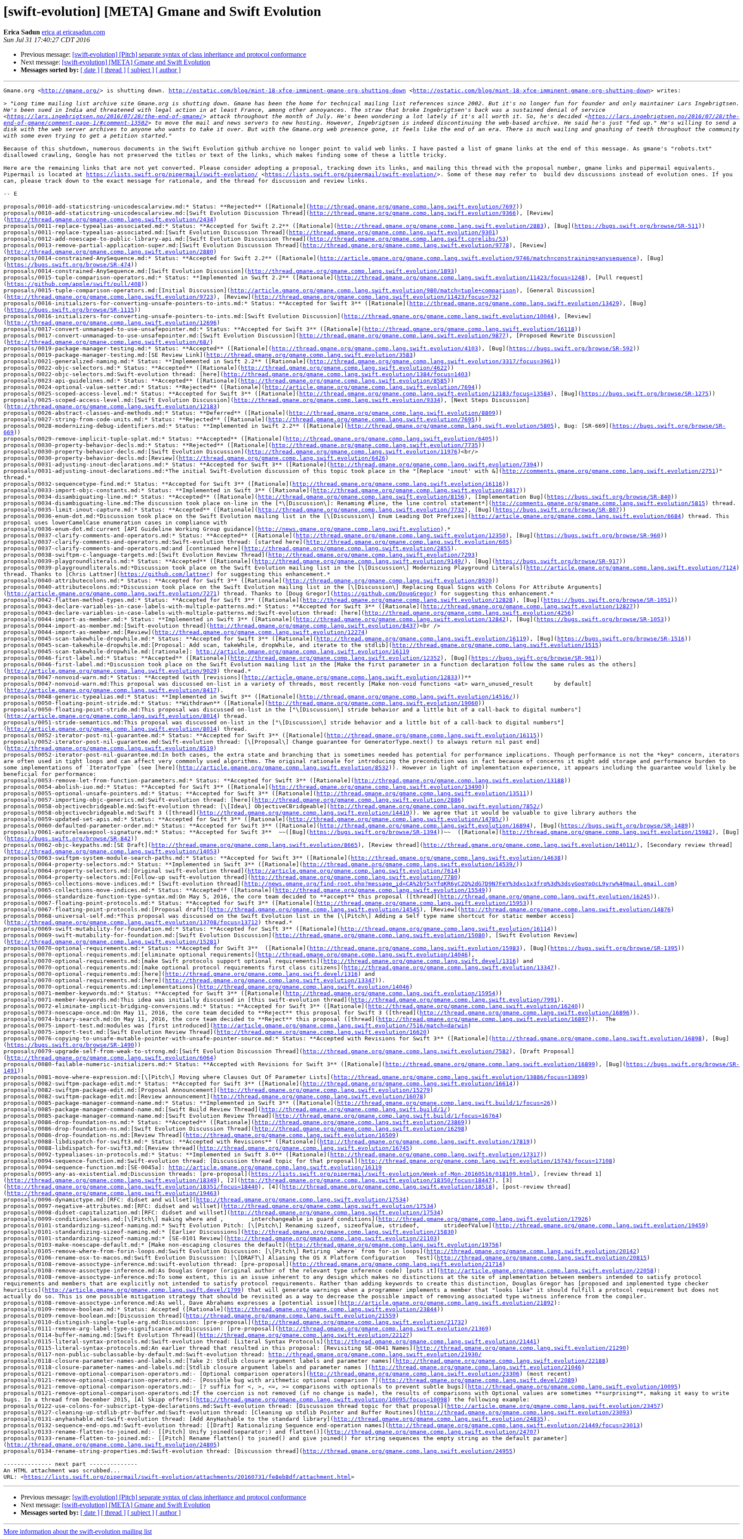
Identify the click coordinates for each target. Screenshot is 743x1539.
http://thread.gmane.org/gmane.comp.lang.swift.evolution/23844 (332, 1309)
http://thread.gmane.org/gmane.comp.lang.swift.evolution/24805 (112, 1444)
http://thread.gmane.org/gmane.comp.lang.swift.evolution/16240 (473, 1006)
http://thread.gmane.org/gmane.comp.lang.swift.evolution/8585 (344, 380)
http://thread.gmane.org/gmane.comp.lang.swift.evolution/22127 (304, 1335)
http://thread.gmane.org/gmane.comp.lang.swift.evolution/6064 (110, 1058)
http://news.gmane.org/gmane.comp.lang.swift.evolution (349, 529)
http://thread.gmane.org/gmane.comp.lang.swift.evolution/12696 (112, 322)
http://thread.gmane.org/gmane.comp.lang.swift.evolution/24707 (432, 1432)
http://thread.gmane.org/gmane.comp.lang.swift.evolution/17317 (435, 1154)
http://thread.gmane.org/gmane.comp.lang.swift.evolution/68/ (108, 342)
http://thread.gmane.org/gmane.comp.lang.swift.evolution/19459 (600, 1225)
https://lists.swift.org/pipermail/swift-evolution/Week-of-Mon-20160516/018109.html (392, 1174)
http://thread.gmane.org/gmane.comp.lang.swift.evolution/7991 (454, 999)
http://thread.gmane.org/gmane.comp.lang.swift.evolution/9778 (406, 245)
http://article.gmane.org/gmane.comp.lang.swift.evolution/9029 (112, 671)
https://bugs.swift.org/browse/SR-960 (598, 535)
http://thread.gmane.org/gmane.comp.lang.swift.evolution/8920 (389, 580)
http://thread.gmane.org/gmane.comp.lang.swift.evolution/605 (407, 542)
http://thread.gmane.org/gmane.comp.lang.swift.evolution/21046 (476, 1367)
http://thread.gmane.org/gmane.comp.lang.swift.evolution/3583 (309, 355)
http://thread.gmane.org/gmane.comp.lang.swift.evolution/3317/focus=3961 (432, 361)
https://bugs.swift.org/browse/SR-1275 (645, 393)
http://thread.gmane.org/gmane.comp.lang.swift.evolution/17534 (301, 1199)
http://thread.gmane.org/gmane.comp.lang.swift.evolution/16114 (445, 929)
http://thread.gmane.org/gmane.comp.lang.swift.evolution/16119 (421, 638)
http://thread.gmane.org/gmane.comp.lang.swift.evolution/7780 (354, 877)
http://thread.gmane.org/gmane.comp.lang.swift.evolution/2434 (110, 219)
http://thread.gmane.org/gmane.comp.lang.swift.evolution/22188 (500, 1361)
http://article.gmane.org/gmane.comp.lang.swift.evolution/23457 (553, 1406)
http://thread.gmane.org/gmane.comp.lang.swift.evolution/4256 (468, 613)
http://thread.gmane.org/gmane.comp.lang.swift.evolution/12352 (335, 658)
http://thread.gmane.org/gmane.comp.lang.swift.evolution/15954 (390, 993)
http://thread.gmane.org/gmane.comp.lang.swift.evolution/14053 (112, 851)
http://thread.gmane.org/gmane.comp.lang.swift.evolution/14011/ (529, 845)
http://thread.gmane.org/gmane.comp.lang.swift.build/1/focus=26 (443, 1103)
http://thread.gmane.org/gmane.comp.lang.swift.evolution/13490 (377, 787)
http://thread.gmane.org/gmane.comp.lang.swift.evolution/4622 (344, 368)
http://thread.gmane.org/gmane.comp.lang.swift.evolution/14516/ (406, 696)
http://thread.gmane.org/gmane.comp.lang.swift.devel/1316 (419, 961)
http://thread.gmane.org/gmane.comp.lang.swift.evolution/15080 (380, 935)
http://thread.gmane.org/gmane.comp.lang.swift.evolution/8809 (392, 413)
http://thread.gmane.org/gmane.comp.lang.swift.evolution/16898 (597, 1038)
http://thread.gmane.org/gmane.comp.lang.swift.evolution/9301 (392, 232)
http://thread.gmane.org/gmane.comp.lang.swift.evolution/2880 (110, 251)
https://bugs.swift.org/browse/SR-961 (533, 658)
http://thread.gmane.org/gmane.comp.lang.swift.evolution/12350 (401, 535)
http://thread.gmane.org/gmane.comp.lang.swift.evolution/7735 (375, 445)
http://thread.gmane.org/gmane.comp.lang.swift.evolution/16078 (318, 1096)
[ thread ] (113, 70)
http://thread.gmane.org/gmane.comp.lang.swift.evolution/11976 (352, 451)
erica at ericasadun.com (73, 32)
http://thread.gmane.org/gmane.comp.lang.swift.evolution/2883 (440, 226)
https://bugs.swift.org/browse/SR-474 (69, 264)
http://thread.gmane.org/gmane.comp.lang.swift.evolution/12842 (401, 619)
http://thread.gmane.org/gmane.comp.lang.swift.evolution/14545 (315, 909)
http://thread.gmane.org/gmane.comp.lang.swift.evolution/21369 (383, 1328)
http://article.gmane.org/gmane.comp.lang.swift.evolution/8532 (284, 767)
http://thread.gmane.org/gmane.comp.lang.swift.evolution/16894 (425, 825)
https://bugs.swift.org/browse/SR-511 (636, 226)
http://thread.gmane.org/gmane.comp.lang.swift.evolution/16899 (490, 1064)
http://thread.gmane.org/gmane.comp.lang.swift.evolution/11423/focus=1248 (461, 277)
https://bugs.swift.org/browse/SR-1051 (607, 600)
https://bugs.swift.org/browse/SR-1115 (70, 310)
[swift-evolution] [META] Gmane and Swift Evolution (136, 62)
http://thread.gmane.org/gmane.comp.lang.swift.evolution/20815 (542, 1257)
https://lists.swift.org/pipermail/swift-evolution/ (172, 174)
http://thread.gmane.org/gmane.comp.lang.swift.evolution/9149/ (359, 561)
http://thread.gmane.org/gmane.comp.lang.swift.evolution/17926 (483, 1219)
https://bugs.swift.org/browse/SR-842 (69, 838)
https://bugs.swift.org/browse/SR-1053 (600, 619)
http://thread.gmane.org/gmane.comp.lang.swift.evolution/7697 (413, 206)
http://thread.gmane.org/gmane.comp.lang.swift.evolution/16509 (291, 1135)
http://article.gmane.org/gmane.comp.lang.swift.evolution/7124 (631, 567)
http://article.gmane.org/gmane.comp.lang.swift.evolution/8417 (112, 690)
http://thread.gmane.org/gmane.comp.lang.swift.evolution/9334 (337, 400)
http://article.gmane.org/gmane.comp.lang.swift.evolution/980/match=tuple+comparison (373, 290)
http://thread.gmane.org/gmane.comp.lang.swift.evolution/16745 (304, 1148)
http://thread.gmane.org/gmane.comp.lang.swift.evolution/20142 (531, 1251)
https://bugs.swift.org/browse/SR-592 (571, 348)
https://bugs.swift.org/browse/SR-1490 (70, 1045)
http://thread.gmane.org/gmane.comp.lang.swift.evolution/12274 (260, 632)
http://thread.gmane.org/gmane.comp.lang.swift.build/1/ (354, 1109)
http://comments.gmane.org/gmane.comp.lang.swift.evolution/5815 (598, 503)
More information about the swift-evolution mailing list (77, 1531)
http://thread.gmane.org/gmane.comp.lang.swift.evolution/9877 (402, 335)
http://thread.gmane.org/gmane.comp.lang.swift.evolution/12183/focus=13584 (424, 393)
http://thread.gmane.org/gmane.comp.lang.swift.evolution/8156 (361, 497)
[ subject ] (140, 70)
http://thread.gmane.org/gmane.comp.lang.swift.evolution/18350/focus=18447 (366, 1180)
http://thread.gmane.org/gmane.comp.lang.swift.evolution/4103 (375, 348)
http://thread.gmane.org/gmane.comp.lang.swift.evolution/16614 (408, 1083)
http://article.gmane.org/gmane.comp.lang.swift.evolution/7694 (370, 387)
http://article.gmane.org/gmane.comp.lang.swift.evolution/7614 (352, 871)
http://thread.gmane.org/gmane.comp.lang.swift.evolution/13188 (459, 780)
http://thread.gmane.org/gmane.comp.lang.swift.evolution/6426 (282, 458)
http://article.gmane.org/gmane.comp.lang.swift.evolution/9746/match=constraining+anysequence (478, 258)
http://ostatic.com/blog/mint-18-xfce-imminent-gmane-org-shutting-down (287, 90)
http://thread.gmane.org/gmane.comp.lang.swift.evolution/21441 (432, 1341)
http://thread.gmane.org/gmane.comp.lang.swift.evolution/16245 (545, 896)
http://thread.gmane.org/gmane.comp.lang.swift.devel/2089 (478, 1380)
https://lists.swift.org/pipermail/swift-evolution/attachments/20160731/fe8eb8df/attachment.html (187, 1477)
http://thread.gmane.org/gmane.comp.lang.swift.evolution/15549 (380, 890)
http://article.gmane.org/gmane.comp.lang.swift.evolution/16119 (302, 651)
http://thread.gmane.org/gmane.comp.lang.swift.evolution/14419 (304, 812)
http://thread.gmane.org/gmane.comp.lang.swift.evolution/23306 (414, 1373)
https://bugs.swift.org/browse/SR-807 (557, 509)
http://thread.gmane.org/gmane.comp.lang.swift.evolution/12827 (528, 606)
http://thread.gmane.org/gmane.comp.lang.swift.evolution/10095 (573, 1386)
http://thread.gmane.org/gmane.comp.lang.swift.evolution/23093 (524, 1412)
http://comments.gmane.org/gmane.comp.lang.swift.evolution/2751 (608, 471)
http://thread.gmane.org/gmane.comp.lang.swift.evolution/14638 (456, 858)
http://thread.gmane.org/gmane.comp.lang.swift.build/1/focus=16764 (387, 1116)
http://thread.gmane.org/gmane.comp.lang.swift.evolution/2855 (347, 548)
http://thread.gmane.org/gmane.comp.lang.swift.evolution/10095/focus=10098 (321, 1399)
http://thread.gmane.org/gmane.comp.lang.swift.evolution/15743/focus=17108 (486, 1161)
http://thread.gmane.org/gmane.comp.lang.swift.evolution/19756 (394, 1245)
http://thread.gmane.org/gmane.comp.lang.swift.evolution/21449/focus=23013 (514, 1425)
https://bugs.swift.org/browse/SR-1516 (621, 638)
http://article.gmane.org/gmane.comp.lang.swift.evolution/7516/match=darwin (340, 1025)
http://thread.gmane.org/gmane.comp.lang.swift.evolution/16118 (469, 329)
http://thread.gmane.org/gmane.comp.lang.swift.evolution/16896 (524, 1012)
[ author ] (168, 70)
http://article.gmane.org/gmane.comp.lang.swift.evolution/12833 (350, 677)
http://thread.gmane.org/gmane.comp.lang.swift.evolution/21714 (397, 1264)
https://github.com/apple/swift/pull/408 (74, 284)
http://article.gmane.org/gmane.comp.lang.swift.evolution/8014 (112, 716)
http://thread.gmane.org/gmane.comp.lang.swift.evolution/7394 (433, 464)
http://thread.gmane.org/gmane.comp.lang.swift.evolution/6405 (389, 438)
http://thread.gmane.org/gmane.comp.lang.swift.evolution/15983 (414, 948)
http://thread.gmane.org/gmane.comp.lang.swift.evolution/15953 (421, 903)
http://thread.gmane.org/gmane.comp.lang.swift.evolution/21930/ (375, 1354)
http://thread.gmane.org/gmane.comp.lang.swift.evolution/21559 (291, 1315)
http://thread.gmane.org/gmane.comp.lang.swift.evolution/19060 (373, 703)
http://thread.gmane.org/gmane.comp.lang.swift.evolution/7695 (371, 419)
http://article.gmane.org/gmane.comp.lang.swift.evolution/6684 (576, 516)
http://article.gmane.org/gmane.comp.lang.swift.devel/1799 (143, 1290)
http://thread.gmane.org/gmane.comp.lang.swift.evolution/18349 (112, 1180)
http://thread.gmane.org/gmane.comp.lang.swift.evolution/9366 (413, 213)
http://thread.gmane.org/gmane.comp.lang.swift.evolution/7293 (371, 555)
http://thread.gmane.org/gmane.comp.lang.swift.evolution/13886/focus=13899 (459, 1077)
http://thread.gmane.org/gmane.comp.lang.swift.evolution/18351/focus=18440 (132, 1186)
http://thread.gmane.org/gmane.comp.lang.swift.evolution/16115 (432, 735)
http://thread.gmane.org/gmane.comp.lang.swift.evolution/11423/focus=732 (377, 297)
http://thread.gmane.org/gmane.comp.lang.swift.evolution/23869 (359, 1122)
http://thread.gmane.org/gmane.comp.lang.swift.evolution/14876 (566, 909)
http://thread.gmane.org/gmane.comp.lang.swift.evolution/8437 (313, 625)
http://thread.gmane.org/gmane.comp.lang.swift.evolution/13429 (514, 303)
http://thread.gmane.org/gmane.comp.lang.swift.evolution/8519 (110, 748)
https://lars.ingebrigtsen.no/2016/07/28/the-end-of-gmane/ (105, 116)
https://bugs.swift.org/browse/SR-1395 (614, 948)
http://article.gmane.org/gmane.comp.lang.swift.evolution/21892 (447, 1303)
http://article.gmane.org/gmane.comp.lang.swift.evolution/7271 (112, 593)
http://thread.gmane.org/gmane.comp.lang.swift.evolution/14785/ (395, 819)
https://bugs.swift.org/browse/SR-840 (609, 497)
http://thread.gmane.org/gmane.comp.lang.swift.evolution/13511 (421, 793)
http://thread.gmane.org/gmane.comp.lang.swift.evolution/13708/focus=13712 (132, 922)
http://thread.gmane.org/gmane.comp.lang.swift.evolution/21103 (332, 1238)
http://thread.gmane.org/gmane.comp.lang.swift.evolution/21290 (521, 1348)
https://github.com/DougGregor (383, 593)
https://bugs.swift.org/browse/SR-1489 (624, 825)
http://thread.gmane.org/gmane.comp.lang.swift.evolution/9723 (110, 297)
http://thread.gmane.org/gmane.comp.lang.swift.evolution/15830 (349, 1232)
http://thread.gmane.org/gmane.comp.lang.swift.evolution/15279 (325, 1090)
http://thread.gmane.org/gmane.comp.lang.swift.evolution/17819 (425, 1141)
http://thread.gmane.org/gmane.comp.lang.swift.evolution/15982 (607, 832)
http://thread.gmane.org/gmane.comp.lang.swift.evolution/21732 (359, 1322)
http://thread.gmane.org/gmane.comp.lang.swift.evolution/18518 (387, 1186)
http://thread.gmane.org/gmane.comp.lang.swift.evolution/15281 (112, 941)
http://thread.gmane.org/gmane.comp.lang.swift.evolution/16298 (359, 1128)
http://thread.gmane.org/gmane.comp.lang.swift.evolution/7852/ (435, 806)
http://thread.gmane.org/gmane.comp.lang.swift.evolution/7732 (361, 509)
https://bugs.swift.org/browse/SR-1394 (373, 832)
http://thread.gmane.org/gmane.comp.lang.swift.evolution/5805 (450, 426)
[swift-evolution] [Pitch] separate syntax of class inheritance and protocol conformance (189, 54)
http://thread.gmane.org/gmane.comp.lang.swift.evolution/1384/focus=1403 (346, 374)
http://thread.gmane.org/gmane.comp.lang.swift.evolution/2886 (358, 800)
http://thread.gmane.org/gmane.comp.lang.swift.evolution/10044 (449, 316)
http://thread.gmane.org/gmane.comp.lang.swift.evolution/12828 (408, 600)
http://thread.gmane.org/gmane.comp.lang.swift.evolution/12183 (112, 406)
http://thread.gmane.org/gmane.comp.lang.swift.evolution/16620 (322, 1032)
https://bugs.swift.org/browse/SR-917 (557, 561)
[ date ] (89, 70)
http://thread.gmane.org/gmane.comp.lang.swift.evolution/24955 (408, 1451)
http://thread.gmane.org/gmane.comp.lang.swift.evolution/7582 (406, 1051)
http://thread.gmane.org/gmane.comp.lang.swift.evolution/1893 (351, 271)
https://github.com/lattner (165, 574)
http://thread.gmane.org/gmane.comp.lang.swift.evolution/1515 (495, 645)
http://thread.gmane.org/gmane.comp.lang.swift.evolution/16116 (397, 484)
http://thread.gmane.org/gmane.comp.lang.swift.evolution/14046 (363, 954)
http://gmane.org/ (70, 90)
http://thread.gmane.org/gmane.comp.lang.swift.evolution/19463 (112, 1193)
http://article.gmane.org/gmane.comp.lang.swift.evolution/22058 (547, 1270)
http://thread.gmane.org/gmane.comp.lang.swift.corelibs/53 (408, 239)
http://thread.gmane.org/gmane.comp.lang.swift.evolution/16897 (483, 1019)
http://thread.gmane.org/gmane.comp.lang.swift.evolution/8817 (416, 490)
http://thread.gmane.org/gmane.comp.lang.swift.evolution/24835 (438, 1419)
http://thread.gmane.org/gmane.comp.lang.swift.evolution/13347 (449, 967)
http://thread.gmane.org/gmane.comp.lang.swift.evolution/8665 (254, 845)
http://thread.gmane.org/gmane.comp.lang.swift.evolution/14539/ (409, 864)
